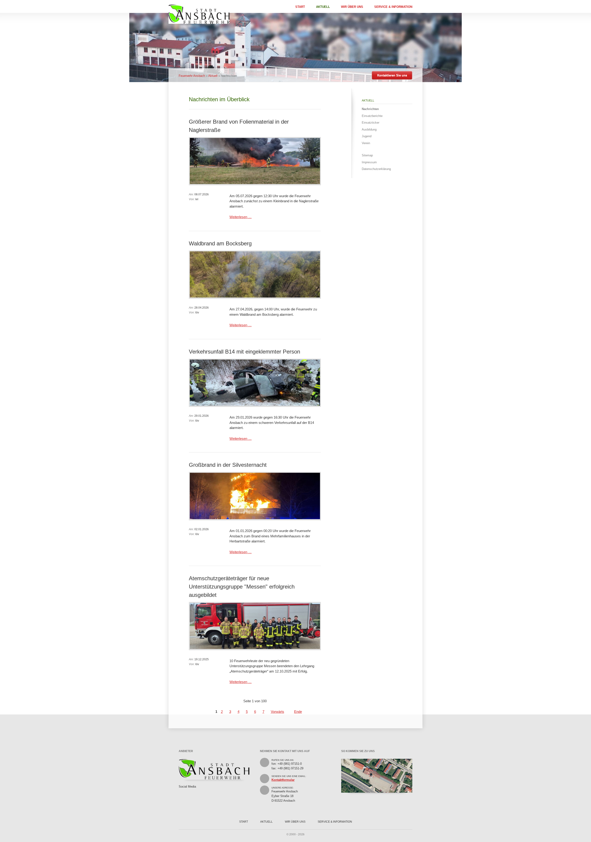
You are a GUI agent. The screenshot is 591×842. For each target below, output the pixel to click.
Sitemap (367, 155)
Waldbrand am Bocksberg (220, 243)
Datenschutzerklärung (376, 169)
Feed (195, 791)
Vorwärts (277, 712)
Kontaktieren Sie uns (392, 75)
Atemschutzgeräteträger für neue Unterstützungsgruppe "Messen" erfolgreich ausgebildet (242, 586)
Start (300, 7)
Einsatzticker (370, 122)
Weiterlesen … (240, 217)
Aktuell (323, 7)
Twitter (188, 791)
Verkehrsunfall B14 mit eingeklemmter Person (244, 351)
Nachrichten (370, 109)
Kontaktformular (283, 780)
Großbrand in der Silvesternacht (228, 465)
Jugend (366, 136)
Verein (366, 143)
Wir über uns (352, 7)
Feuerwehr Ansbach (192, 75)
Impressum (369, 162)
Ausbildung (369, 129)
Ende (298, 712)
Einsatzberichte (372, 116)
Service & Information (393, 7)
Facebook (181, 791)
